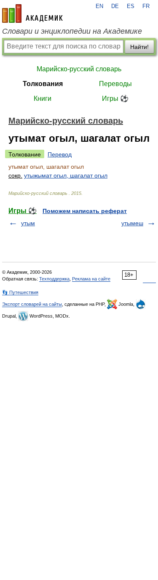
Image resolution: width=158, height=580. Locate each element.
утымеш (132, 223)
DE (115, 6)
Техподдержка (54, 278)
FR (146, 6)
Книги (42, 98)
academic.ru (32, 13)
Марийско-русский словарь (79, 69)
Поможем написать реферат (85, 211)
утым (28, 223)
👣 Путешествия (20, 292)
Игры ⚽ (115, 98)
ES (130, 6)
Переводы (115, 83)
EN (99, 6)
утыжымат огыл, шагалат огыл (65, 175)
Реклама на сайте (91, 278)
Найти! (139, 46)
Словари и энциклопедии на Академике (72, 31)
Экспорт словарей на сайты (32, 304)
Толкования (43, 83)
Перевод (60, 154)
